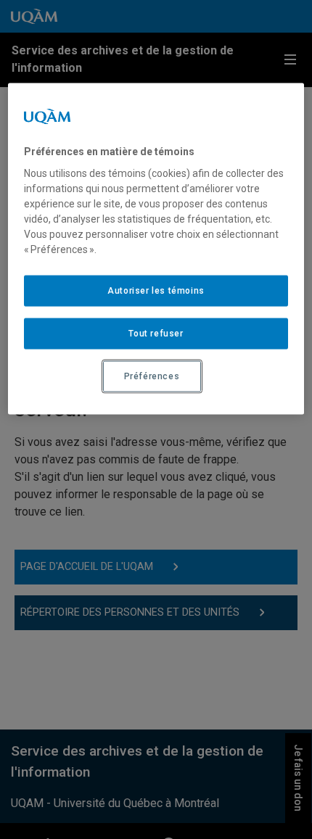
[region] (156, 248)
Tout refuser (155, 333)
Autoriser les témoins (156, 291)
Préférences (152, 376)
